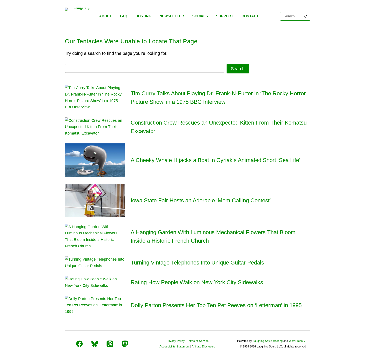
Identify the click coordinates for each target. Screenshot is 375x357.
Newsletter (172, 16)
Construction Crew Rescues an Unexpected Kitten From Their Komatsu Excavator (219, 126)
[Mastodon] (125, 344)
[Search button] (306, 16)
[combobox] (291, 16)
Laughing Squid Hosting (268, 340)
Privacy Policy (175, 340)
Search (238, 68)
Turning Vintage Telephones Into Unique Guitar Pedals (197, 262)
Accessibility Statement (174, 346)
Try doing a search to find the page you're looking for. (116, 53)
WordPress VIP (298, 340)
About (105, 16)
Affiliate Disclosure (203, 346)
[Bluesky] (94, 344)
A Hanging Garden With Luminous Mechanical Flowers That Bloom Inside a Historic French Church (213, 236)
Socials (200, 16)
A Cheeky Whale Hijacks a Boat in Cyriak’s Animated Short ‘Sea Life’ (215, 160)
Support (224, 16)
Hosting (143, 16)
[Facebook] (79, 344)
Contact (250, 16)
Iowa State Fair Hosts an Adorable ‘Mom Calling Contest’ (201, 200)
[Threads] (110, 344)
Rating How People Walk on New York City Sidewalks (197, 282)
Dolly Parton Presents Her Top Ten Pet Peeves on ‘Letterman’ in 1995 (216, 305)
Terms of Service (198, 340)
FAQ (123, 16)
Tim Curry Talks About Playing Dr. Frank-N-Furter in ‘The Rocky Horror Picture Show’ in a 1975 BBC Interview (218, 97)
